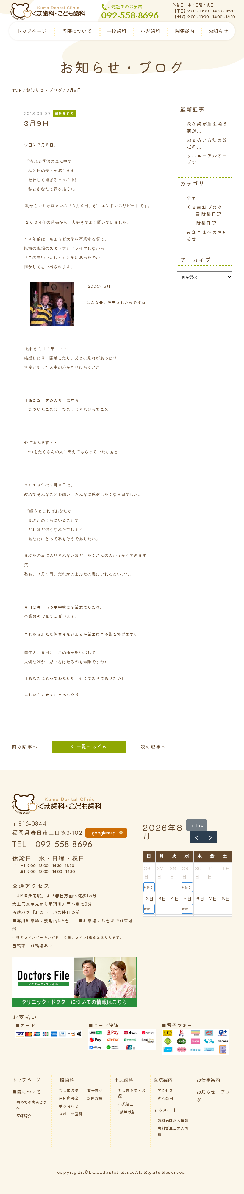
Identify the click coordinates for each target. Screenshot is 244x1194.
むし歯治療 (68, 1090)
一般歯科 (116, 31)
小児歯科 (150, 31)
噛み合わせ (68, 1106)
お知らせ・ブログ (44, 90)
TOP (17, 90)
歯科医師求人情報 (172, 1120)
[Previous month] (197, 837)
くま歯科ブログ (204, 207)
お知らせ (218, 31)
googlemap (104, 832)
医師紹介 (24, 1116)
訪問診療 (95, 1098)
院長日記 (206, 222)
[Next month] (210, 837)
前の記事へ (24, 746)
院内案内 (165, 1098)
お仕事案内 (208, 1079)
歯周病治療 (68, 1098)
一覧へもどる (91, 746)
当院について (77, 31)
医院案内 (184, 31)
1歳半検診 (126, 1111)
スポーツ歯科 (70, 1114)
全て (192, 198)
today (197, 825)
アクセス (165, 1090)
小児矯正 (126, 1104)
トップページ (31, 31)
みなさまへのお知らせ (207, 235)
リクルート (165, 1109)
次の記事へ (153, 746)
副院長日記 (209, 213)
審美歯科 (95, 1090)
